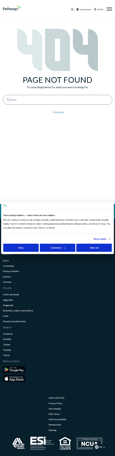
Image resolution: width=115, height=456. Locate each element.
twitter (6, 344)
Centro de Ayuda (11, 294)
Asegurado (8, 305)
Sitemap (53, 430)
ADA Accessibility (57, 419)
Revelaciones (55, 424)
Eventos (7, 276)
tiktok (6, 355)
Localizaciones (85, 9)
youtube (7, 349)
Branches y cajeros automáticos (18, 310)
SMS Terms (54, 414)
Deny (20, 248)
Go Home (59, 112)
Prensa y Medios (11, 271)
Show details (100, 239)
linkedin (7, 339)
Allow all (94, 248)
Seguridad (8, 299)
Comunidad (8, 265)
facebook (8, 333)
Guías (5, 315)
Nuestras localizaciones (14, 321)
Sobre (6, 260)
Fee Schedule (55, 408)
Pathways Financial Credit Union (12, 8)
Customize (56, 248)
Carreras (7, 282)
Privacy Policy (55, 403)
